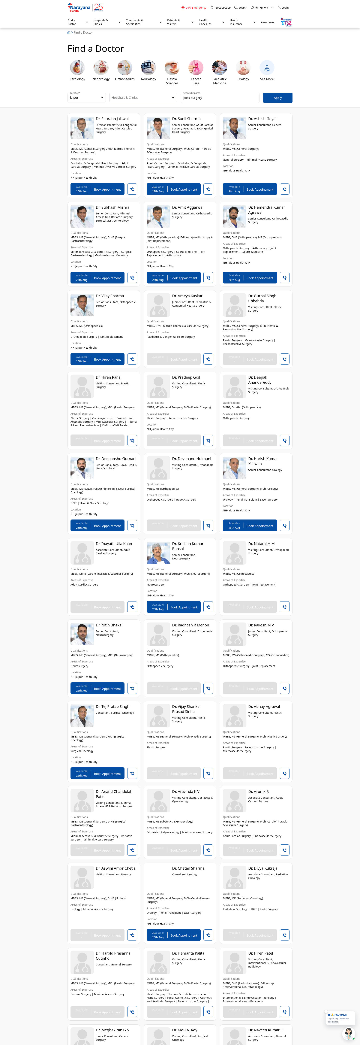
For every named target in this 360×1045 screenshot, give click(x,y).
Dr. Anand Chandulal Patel (113, 794)
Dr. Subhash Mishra (112, 207)
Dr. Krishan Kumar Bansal (187, 546)
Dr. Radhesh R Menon (190, 625)
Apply (278, 98)
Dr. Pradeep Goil (186, 377)
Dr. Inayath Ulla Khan (114, 543)
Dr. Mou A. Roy (184, 1029)
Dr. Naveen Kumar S (265, 1029)
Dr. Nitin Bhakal (109, 625)
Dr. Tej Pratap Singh (112, 706)
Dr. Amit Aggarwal (187, 207)
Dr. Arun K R (258, 791)
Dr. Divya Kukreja (263, 868)
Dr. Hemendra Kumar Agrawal (266, 210)
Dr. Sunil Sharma (186, 118)
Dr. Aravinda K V (186, 791)
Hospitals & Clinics (125, 97)
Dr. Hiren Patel (260, 953)
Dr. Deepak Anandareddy (260, 380)
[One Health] (285, 22)
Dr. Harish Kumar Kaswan (263, 461)
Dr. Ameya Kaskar (187, 295)
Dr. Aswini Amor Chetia (116, 868)
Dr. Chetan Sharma (188, 868)
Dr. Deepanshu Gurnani (116, 458)
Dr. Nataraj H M (261, 543)
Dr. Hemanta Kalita (188, 953)
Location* (75, 93)
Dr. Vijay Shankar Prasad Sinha (186, 709)
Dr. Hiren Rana (108, 377)
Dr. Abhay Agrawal (264, 706)
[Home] (85, 7)
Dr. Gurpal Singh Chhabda (262, 298)
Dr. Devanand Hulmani (191, 458)
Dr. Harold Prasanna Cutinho (113, 956)
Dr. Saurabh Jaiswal (112, 118)
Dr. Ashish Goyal (262, 118)
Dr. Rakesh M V (261, 625)
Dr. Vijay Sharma (110, 295)
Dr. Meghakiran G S (112, 1029)
